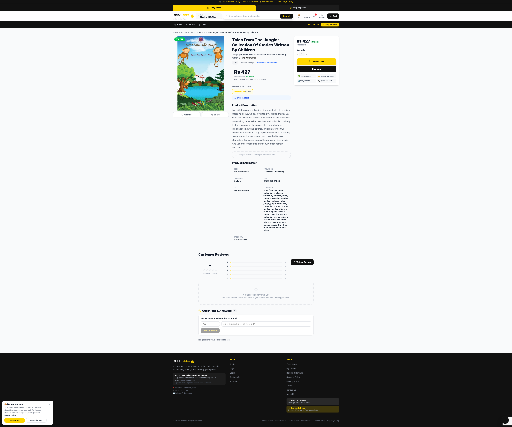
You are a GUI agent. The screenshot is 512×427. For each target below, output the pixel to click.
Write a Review (303, 262)
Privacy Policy (293, 381)
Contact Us (291, 390)
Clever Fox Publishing (275, 54)
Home (180, 24)
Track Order (292, 364)
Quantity (301, 50)
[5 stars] (216, 270)
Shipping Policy (293, 377)
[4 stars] (213, 270)
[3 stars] (210, 270)
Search (286, 16)
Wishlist (188, 115)
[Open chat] (505, 420)
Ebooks (233, 373)
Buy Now (316, 69)
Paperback (242, 92)
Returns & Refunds (295, 373)
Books (192, 24)
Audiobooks (235, 377)
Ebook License (307, 421)
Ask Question (210, 330)
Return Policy (320, 421)
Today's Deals (313, 24)
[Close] (49, 404)
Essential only (36, 420)
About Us (291, 394)
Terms (289, 385)
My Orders (291, 368)
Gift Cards (234, 381)
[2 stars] (207, 270)
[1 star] (204, 270)
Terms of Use (280, 421)
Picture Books (187, 32)
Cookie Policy (293, 421)
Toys (203, 24)
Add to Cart (318, 61)
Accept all (14, 420)
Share (217, 115)
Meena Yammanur (247, 58)
